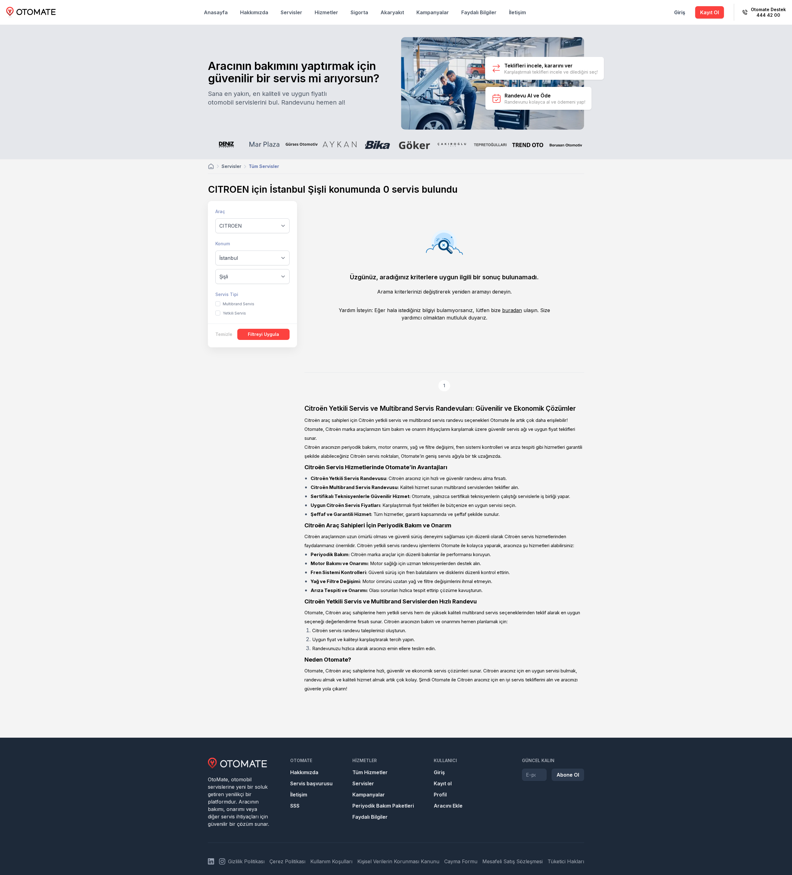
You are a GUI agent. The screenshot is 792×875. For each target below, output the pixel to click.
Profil (440, 794)
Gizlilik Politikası (246, 861)
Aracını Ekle (448, 806)
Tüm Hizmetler (370, 772)
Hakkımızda (254, 12)
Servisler (291, 12)
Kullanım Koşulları (331, 861)
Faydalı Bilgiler (479, 12)
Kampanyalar (432, 12)
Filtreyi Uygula (263, 334)
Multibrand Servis (238, 304)
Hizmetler (326, 12)
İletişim (517, 12)
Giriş (679, 12)
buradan (512, 310)
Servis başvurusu (311, 783)
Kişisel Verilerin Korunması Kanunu (398, 861)
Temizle (223, 334)
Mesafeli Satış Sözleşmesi (512, 861)
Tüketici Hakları (566, 861)
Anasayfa (216, 12)
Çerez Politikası (287, 861)
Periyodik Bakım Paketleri (383, 806)
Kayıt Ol (709, 12)
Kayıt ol (443, 783)
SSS (294, 806)
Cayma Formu (460, 861)
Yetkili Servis (234, 313)
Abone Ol (568, 775)
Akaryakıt (392, 12)
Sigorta (359, 12)
